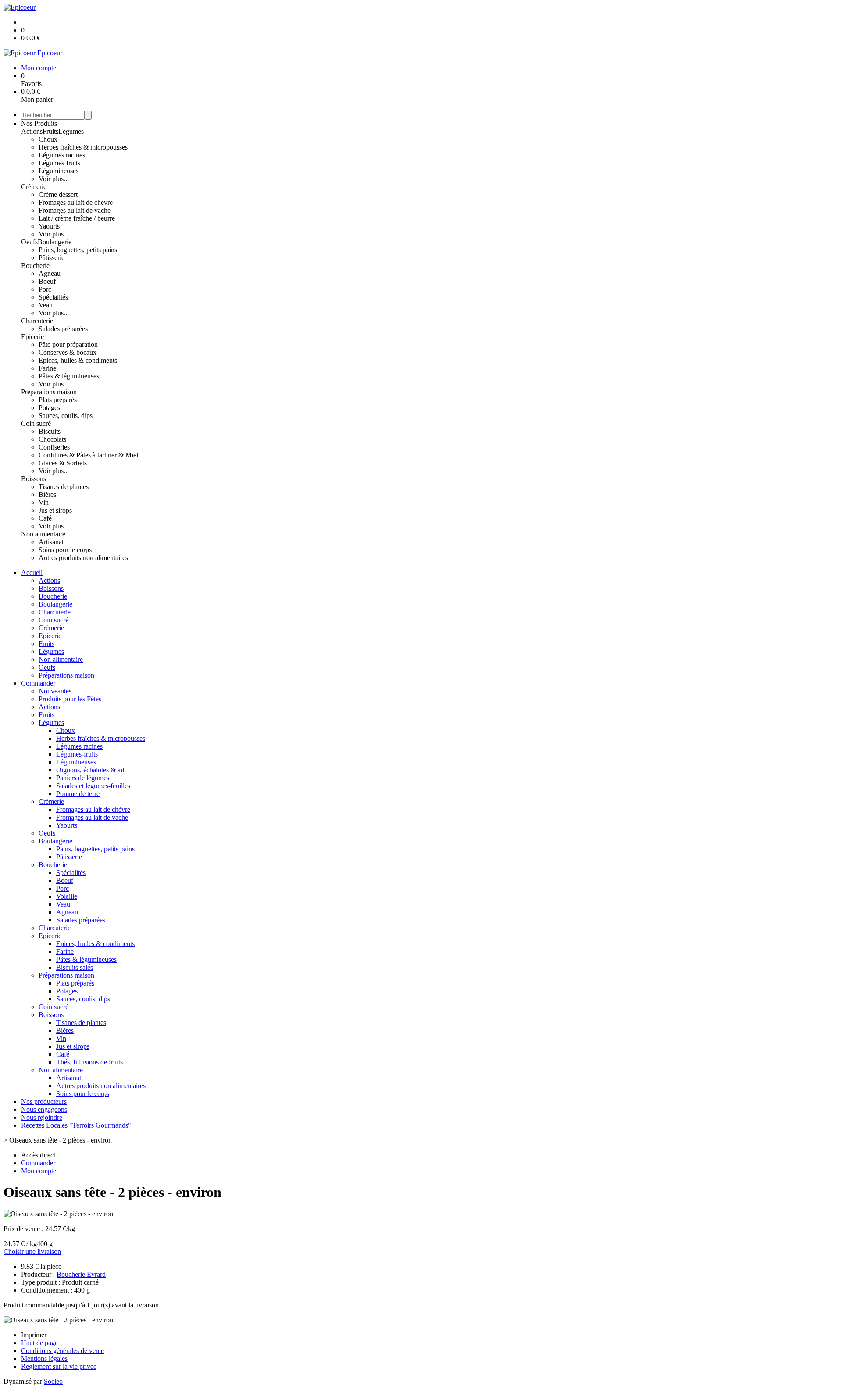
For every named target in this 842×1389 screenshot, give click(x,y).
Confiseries (54, 447)
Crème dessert (58, 194)
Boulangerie (54, 242)
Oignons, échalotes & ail (90, 770)
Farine (47, 368)
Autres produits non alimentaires (83, 557)
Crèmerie (33, 186)
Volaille (66, 896)
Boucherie (35, 265)
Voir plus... (54, 178)
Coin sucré (36, 423)
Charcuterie (37, 321)
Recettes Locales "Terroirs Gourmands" (76, 1125)
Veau (46, 305)
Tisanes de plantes (64, 486)
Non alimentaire (43, 534)
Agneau (50, 273)
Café (45, 518)
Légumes (71, 131)
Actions (32, 131)
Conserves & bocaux (67, 352)
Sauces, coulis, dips (66, 415)
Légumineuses (58, 171)
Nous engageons (44, 1109)
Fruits (50, 131)
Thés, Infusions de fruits (89, 1062)
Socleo (53, 1381)
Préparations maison (49, 392)
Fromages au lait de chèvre (76, 202)
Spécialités (53, 297)
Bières (47, 494)
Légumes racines (62, 155)
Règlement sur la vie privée (58, 1366)
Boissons (33, 478)
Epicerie (32, 336)
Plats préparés (58, 399)
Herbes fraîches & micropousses (83, 147)
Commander (38, 683)
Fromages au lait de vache (75, 210)
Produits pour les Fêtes (70, 699)
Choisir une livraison (32, 1251)
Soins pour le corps (65, 549)
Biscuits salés (74, 967)
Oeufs (29, 242)
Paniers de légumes (82, 778)
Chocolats (52, 439)
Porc (45, 289)
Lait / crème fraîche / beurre (77, 218)
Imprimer (33, 1335)
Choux (48, 139)
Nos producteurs (44, 1101)
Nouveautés (55, 691)
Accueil (32, 572)
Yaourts (49, 226)
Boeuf (47, 281)
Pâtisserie (51, 257)
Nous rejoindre (41, 1117)
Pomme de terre (78, 793)
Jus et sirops (55, 510)
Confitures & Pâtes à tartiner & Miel (88, 455)
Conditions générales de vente (62, 1350)
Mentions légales (44, 1358)
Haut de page (39, 1342)
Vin (44, 502)
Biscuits (50, 431)
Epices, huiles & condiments (78, 360)
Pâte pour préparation (68, 344)
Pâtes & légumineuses (69, 376)
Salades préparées (63, 328)
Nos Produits (39, 123)
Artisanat (51, 542)
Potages (49, 407)
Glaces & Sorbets (63, 463)
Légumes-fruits (59, 163)
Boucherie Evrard (81, 1274)
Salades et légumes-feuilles (93, 785)
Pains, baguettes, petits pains (78, 250)
